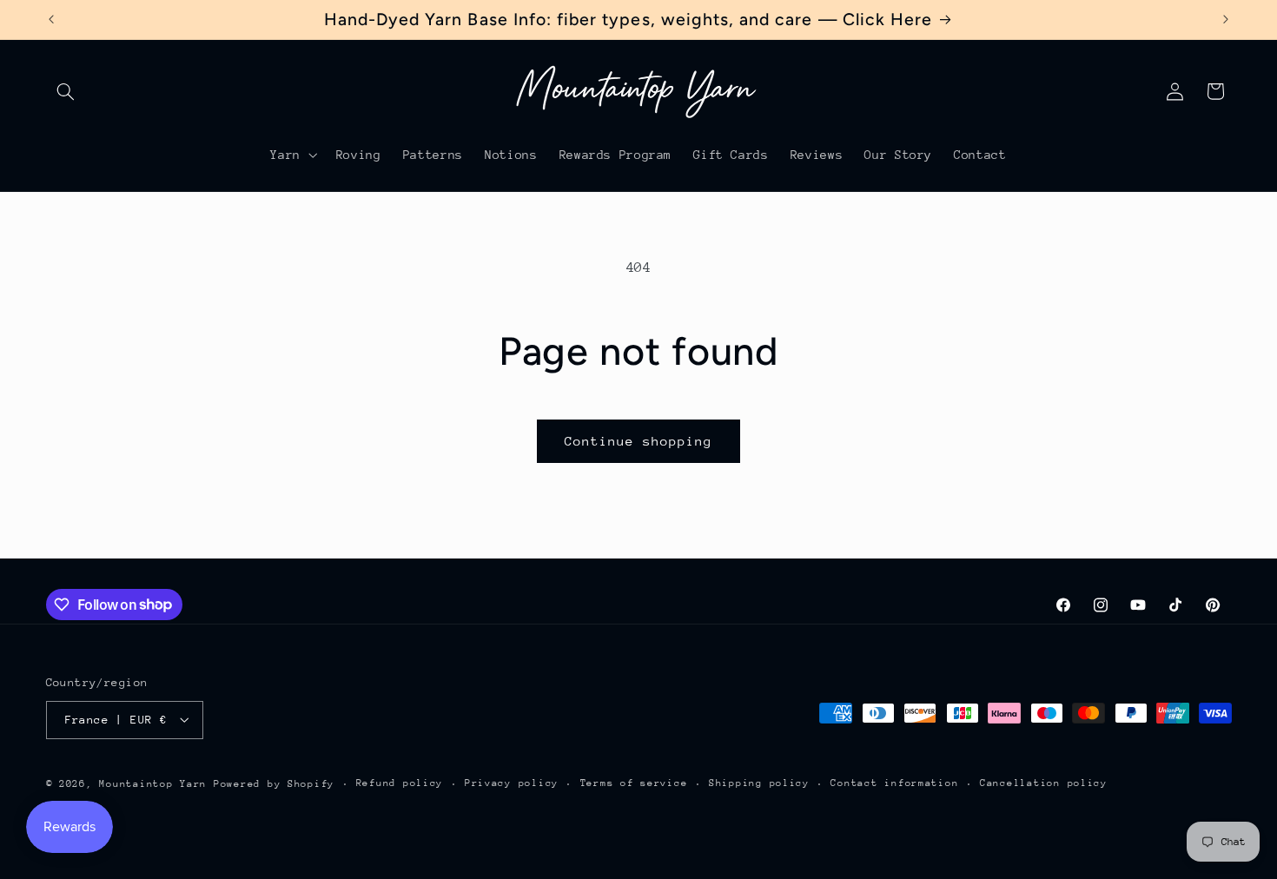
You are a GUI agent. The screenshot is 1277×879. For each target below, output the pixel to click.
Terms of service (634, 783)
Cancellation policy (1044, 783)
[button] (66, 91)
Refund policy (400, 783)
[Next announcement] (1226, 19)
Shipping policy (759, 783)
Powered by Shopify (274, 783)
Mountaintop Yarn (153, 783)
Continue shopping (639, 440)
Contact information (894, 783)
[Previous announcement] (51, 19)
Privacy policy (512, 783)
